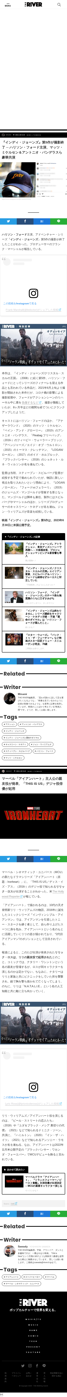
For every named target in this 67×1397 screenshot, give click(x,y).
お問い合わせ (28, 1374)
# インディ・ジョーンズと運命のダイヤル (21, 738)
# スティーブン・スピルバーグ (17, 751)
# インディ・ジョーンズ (14, 731)
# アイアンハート (11, 1277)
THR (12, 1204)
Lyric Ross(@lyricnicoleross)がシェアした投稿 (32, 1103)
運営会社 (37, 1377)
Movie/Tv (33, 1319)
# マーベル (49, 1277)
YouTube (33, 1352)
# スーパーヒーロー (32, 1277)
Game (33, 1330)
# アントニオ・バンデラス (31, 724)
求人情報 (44, 1377)
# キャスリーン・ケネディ (15, 744)
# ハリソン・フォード (44, 751)
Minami (8, 135)
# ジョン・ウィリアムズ (41, 744)
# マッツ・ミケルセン (13, 758)
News (29, 135)
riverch (45, 1386)
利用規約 (6, 1377)
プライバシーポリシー (16, 1374)
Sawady (9, 771)
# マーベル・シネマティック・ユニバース (21, 1284)
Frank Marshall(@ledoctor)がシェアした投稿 (32, 309)
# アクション (9, 724)
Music (33, 1325)
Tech (33, 1341)
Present (33, 1347)
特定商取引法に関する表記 (56, 1374)
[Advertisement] (33, 89)
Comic (33, 1336)
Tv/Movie (37, 135)
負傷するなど (30, 402)
